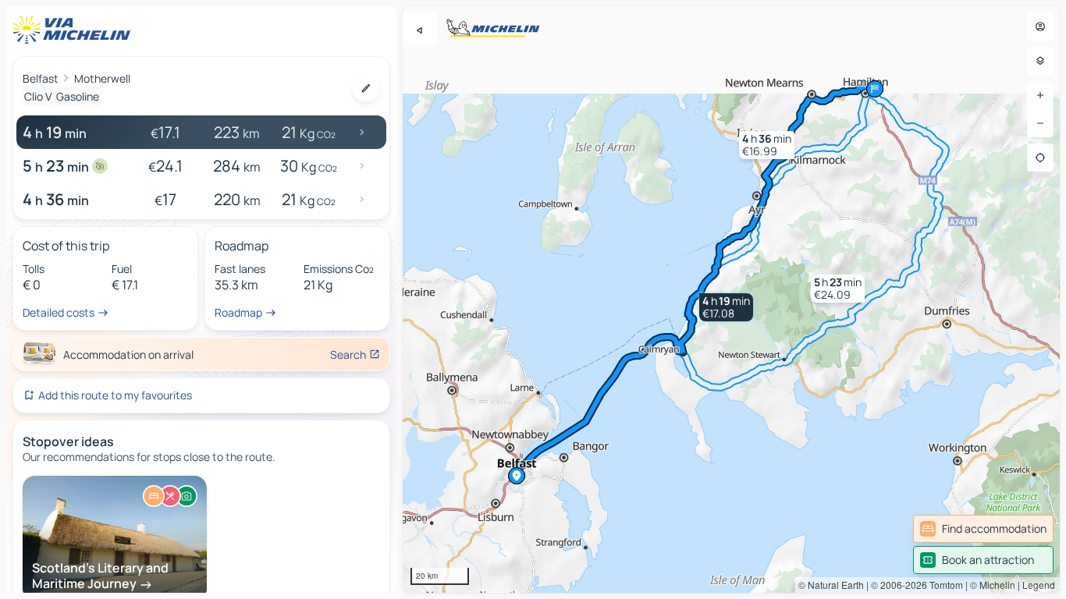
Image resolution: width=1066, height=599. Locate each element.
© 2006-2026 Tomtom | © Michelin (943, 584)
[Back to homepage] (74, 29)
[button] (726, 307)
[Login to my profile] (1040, 26)
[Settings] (1040, 61)
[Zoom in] (1040, 95)
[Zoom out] (1040, 123)
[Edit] (366, 88)
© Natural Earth (831, 584)
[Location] (1040, 158)
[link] (983, 529)
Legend (1038, 584)
